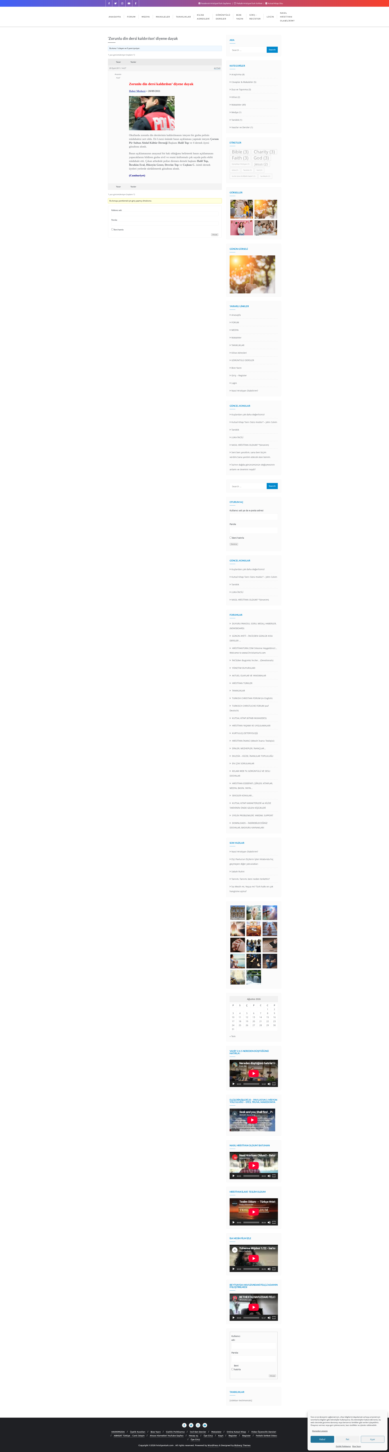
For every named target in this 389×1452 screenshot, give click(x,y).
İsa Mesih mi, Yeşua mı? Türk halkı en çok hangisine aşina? (251, 889)
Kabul (322, 1439)
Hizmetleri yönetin (320, 1431)
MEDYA (235, 330)
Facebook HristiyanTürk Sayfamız (216, 3)
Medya (234, 112)
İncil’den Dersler (198, 1432)
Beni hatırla (119, 229)
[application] (254, 1073)
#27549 (217, 68)
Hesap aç (193, 1435)
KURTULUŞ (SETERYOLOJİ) (244, 733)
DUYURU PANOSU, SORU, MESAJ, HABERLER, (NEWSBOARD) (253, 626)
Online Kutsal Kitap (236, 1432)
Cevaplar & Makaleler (242, 82)
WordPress (213, 1445)
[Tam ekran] (273, 1083)
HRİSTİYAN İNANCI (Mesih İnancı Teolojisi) (252, 740)
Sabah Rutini (237, 871)
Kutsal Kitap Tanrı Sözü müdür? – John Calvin (254, 422)
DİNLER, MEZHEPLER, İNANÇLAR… (248, 748)
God (261, 158)
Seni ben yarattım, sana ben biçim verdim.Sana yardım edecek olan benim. (250, 455)
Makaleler (236, 104)
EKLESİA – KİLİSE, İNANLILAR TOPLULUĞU (252, 756)
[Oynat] (233, 1083)
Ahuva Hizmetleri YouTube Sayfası (167, 1435)
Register (233, 1435)
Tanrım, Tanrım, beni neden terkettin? (250, 878)
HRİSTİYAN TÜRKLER (241, 683)
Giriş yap (214, 234)
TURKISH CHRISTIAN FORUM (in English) (251, 698)
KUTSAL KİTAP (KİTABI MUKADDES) (249, 718)
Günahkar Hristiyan (240, 164)
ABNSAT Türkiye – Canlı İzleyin (129, 1435)
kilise (235, 170)
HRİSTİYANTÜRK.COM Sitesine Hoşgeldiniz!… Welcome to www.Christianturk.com (253, 650)
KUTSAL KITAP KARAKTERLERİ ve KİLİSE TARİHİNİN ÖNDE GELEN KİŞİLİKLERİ (250, 805)
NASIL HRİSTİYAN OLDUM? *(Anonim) (250, 444)
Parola (233, 524)
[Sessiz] (269, 1083)
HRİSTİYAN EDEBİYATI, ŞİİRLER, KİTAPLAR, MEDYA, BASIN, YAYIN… (251, 785)
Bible (240, 151)
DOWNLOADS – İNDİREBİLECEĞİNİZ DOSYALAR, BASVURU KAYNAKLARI (248, 825)
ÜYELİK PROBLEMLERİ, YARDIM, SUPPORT (252, 815)
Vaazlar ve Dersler (240, 127)
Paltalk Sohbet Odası (266, 1435)
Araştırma (236, 74)
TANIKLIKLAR (237, 345)
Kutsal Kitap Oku (275, 3)
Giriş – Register (239, 375)
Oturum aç (234, 544)
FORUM (235, 322)
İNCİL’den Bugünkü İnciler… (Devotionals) (252, 660)
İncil (259, 170)
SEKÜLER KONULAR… (242, 795)
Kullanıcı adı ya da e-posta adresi (246, 510)
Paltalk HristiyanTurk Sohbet (249, 3)
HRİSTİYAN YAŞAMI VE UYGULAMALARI (250, 725)
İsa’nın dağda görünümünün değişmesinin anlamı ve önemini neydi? (252, 467)
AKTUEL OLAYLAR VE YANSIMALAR (248, 675)
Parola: (114, 220)
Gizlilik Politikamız (343, 1446)
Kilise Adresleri (239, 352)
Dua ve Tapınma (239, 89)
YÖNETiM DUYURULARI (243, 667)
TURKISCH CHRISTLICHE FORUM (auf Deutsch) (249, 708)
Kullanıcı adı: (116, 210)
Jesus (261, 164)
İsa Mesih (265, 176)
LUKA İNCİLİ (237, 437)
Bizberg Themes (242, 1445)
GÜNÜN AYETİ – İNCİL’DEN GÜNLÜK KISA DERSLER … (251, 638)
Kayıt (220, 1435)
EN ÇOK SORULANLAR (242, 763)
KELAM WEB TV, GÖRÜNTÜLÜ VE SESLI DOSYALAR (250, 773)
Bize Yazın (356, 1446)
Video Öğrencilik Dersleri (263, 1432)
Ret (347, 1439)
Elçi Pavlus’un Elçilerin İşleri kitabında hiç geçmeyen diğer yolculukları (251, 861)
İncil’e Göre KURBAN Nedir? (243, 176)
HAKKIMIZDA (118, 1432)
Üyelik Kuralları (137, 1432)
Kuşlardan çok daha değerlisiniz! (248, 414)
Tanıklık (235, 119)
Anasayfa (236, 314)
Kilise (234, 97)
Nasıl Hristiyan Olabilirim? (244, 390)
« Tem (233, 1036)
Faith (240, 158)
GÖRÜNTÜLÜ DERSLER (242, 360)
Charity (264, 151)
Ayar (372, 1439)
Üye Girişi (208, 1435)
